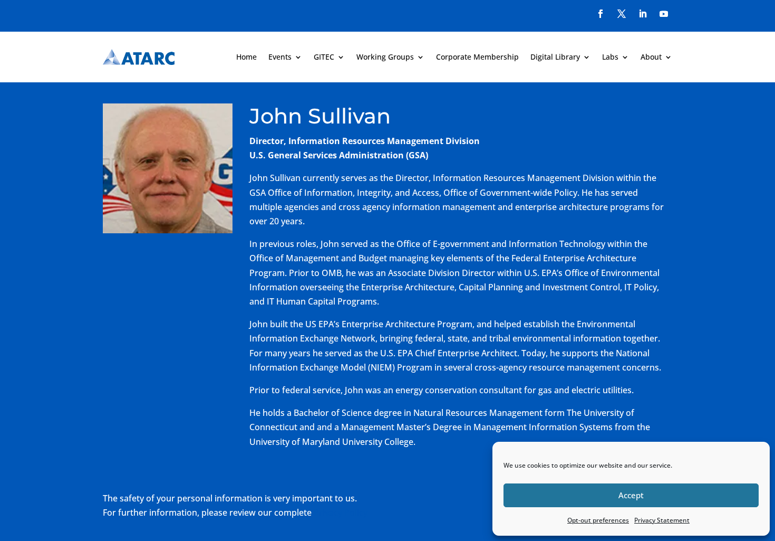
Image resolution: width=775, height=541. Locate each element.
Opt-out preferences (598, 520)
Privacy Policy (340, 512)
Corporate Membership (477, 57)
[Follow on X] (621, 13)
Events (280, 57)
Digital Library (555, 57)
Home (246, 57)
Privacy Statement (662, 520)
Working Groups (385, 57)
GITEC (324, 57)
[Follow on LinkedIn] (642, 13)
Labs (610, 57)
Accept (631, 495)
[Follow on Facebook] (600, 13)
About (651, 57)
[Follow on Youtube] (663, 13)
